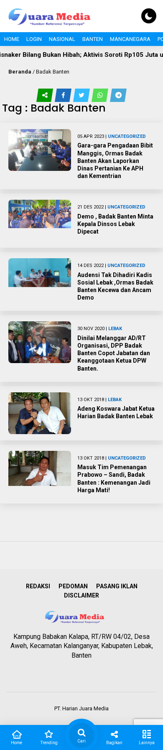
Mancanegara (130, 39)
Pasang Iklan (117, 586)
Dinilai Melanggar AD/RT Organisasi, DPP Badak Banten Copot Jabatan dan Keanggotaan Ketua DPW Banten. (113, 353)
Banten (92, 39)
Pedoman (73, 586)
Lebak (115, 328)
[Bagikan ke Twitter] (82, 95)
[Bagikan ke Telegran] (118, 95)
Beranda (19, 72)
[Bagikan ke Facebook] (64, 95)
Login (34, 39)
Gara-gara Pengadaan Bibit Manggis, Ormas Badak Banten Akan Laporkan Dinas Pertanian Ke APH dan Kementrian (115, 160)
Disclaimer (81, 595)
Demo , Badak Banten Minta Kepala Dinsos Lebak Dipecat (115, 224)
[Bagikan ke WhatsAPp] (101, 95)
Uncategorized (127, 136)
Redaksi (38, 586)
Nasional (62, 39)
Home (11, 39)
